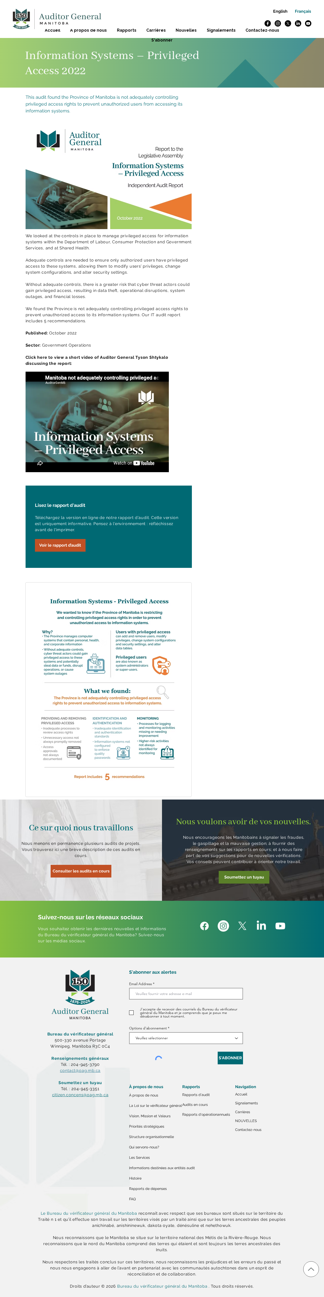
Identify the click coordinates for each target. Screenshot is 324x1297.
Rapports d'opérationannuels (206, 1114)
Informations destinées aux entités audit (154, 1168)
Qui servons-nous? (144, 1147)
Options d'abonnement (148, 1028)
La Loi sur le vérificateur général (154, 1106)
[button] (162, 40)
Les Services (139, 1157)
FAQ (132, 1199)
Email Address (140, 984)
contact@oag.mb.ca (80, 1070)
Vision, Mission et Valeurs (150, 1116)
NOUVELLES (246, 1121)
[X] (288, 23)
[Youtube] (308, 23)
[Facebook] (268, 23)
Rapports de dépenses (148, 1189)
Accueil (241, 1094)
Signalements (246, 1103)
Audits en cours (195, 1105)
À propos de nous (143, 1095)
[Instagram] (278, 23)
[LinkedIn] (298, 23)
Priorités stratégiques (146, 1126)
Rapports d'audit (196, 1095)
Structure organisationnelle (151, 1137)
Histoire (135, 1178)
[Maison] (311, 1269)
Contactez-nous (248, 1130)
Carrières (242, 1112)
